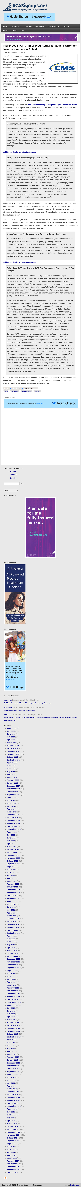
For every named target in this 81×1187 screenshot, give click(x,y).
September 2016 (14, 1072)
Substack (13, 475)
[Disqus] (40, 436)
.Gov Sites (28, 26)
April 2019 (11, 982)
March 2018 (12, 1020)
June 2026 (11, 734)
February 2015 (13, 1126)
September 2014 (14, 1141)
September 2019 (14, 968)
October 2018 (12, 999)
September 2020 (14, 933)
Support (14, 30)
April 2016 (11, 1086)
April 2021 (11, 913)
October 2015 (12, 1103)
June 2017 (11, 1046)
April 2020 (11, 948)
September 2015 (14, 1106)
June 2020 (11, 942)
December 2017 (13, 1028)
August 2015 (12, 1109)
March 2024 (12, 812)
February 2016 (13, 1092)
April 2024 (11, 809)
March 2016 (12, 1089)
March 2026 (12, 743)
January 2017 (12, 1060)
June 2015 (11, 1115)
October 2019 (12, 965)
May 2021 (11, 910)
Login (22, 30)
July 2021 (11, 904)
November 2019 (13, 962)
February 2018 (13, 1023)
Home (5, 26)
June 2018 (11, 1011)
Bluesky (13, 478)
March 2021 (12, 916)
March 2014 (12, 1158)
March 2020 (12, 950)
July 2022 (11, 870)
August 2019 (12, 971)
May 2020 (11, 945)
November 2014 (13, 1135)
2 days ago (47, 703)
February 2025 (13, 780)
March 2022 (12, 881)
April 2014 (11, 1155)
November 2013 (13, 1170)
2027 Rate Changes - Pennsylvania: (15, 710)
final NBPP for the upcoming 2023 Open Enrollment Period (52, 105)
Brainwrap (74, 1185)
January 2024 (12, 818)
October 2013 (12, 1173)
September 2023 (14, 829)
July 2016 (11, 1077)
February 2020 (13, 953)
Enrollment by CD (53, 26)
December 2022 (13, 855)
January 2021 (12, 922)
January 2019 (12, 991)
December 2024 (13, 786)
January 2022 (12, 887)
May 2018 (11, 1014)
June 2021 (11, 907)
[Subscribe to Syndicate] (5, 1179)
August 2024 (12, 797)
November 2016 (13, 1066)
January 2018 (12, 1025)
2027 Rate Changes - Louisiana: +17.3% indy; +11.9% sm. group (23, 703)
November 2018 (13, 997)
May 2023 (11, 841)
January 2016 (12, 1095)
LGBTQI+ (37, 391)
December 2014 (13, 1132)
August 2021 (12, 901)
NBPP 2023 (15, 391)
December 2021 (13, 890)
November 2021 (13, 893)
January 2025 (12, 783)
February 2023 (13, 849)
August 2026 (12, 728)
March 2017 (12, 1054)
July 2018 (11, 1008)
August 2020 (12, 936)
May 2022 (11, 875)
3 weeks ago (31, 710)
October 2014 (12, 1138)
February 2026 (13, 746)
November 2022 (13, 858)
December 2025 (13, 751)
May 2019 (11, 979)
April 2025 (11, 774)
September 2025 (14, 760)
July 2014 (11, 1147)
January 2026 (12, 748)
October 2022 (12, 861)
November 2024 (13, 789)
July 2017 (11, 1043)
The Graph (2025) (16, 26)
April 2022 (11, 878)
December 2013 (13, 1167)
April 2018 (11, 1017)
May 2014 (11, 1152)
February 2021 (13, 919)
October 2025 (12, 757)
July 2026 (11, 731)
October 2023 (12, 826)
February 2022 (13, 884)
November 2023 (13, 823)
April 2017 (11, 1051)
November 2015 (13, 1100)
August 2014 (12, 1144)
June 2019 (11, 976)
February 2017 (13, 1057)
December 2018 (13, 994)
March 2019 (12, 985)
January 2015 (12, 1129)
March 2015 (12, 1123)
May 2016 (11, 1083)
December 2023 (13, 821)
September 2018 (14, 1002)
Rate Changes (39, 26)
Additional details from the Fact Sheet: (19, 152)
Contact (5, 30)
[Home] (25, 10)
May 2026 (11, 737)
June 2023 (11, 838)
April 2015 (11, 1121)
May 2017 (11, 1048)
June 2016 (11, 1080)
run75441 (7, 715)
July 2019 (11, 973)
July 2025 (11, 766)
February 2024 (13, 815)
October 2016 (12, 1069)
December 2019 (13, 959)
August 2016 (12, 1074)
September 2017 (14, 1037)
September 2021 (14, 898)
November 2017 (13, 1031)
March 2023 (12, 847)
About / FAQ (66, 26)
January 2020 (12, 956)
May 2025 (11, 771)
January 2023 (12, 852)
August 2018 (12, 1005)
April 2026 (11, 740)
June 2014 (11, 1149)
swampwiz (8, 700)
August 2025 (12, 763)
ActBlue (13, 471)
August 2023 (12, 832)
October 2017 (12, 1034)
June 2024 (11, 803)
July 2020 (11, 939)
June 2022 (11, 872)
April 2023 (11, 844)
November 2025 (13, 754)
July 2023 (11, 835)
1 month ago (12, 720)
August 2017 (12, 1040)
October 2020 (12, 930)
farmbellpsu (8, 707)
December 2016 (13, 1063)
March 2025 (12, 777)
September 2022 (14, 864)
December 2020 (13, 924)
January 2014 (12, 1164)
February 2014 (13, 1161)
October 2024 (12, 792)
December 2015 (13, 1098)
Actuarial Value (26, 391)
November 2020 (13, 927)
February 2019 (13, 988)
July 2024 (11, 800)
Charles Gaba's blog (31, 388)
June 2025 (11, 769)
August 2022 (12, 867)
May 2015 (11, 1118)
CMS (6, 391)
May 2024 (11, 806)
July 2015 (11, 1112)
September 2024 (14, 795)
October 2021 (12, 896)
